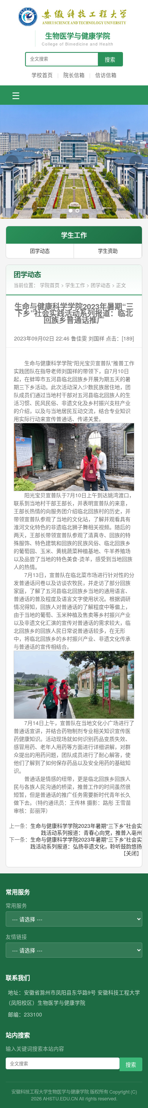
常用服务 (16, 905)
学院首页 (50, 284)
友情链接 (16, 936)
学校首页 (42, 75)
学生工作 (75, 284)
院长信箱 (74, 75)
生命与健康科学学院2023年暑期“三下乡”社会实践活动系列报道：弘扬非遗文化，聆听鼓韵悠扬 (86, 842)
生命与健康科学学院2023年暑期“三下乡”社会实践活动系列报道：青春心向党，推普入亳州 (86, 829)
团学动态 (40, 250)
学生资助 (108, 250)
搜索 (110, 59)
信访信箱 (106, 75)
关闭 (131, 853)
